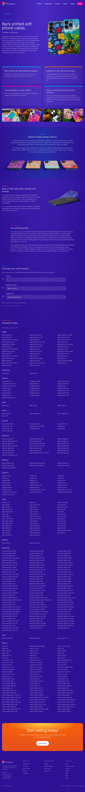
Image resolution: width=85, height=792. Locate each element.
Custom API (47, 771)
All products (26, 764)
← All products (6, 13)
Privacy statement (66, 786)
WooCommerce (48, 766)
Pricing (25, 771)
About (66, 764)
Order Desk (47, 768)
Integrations (48, 3)
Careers (67, 768)
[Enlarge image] (11, 115)
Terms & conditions (78, 786)
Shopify (46, 764)
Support (73, 3)
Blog (66, 775)
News (66, 778)
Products (39, 3)
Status (67, 773)
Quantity (8, 276)
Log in (80, 3)
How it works (26, 768)
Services (57, 3)
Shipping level (10, 293)
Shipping (25, 773)
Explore (65, 3)
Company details (69, 766)
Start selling (42, 743)
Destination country (11, 285)
